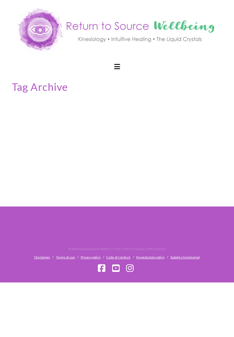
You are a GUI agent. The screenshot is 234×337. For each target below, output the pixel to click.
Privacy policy (91, 257)
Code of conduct (118, 257)
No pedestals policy (150, 257)
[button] (117, 66)
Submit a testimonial (185, 257)
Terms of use (65, 257)
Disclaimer (42, 257)
